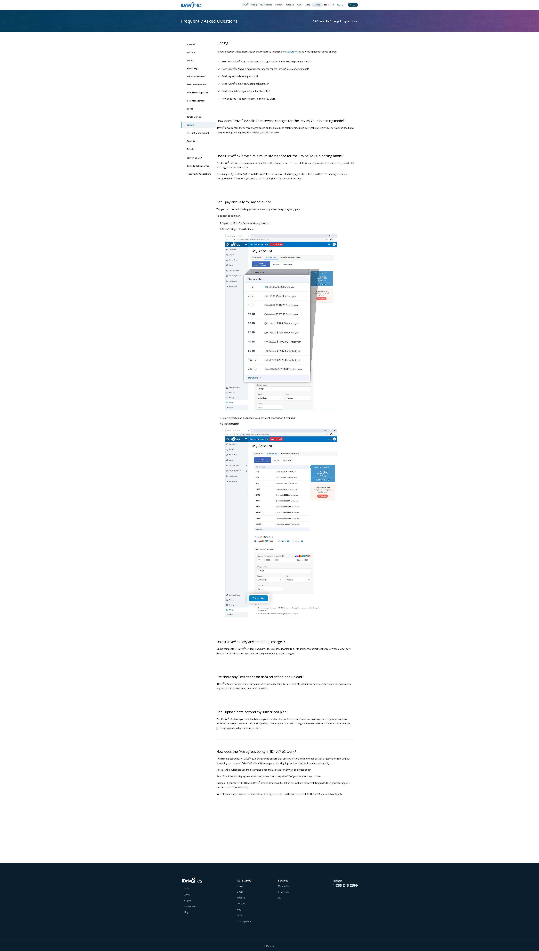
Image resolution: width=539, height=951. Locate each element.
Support (279, 4)
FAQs (317, 4)
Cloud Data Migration (198, 92)
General (191, 44)
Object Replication (196, 76)
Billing (190, 108)
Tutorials (290, 4)
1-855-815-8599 (345, 886)
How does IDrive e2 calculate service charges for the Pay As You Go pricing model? (266, 61)
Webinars (241, 903)
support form (292, 51)
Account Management (198, 133)
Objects (191, 60)
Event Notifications (196, 84)
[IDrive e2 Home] (191, 5)
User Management (196, 100)
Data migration (244, 921)
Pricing (254, 4)
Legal (280, 897)
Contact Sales (190, 906)
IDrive (245, 4)
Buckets (191, 52)
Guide (299, 4)
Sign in (353, 5)
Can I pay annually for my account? (240, 76)
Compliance (283, 891)
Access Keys (192, 68)
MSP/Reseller (266, 4)
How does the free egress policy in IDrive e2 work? (249, 98)
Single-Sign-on (194, 117)
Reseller (191, 149)
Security (191, 141)
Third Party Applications (199, 174)
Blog (308, 4)
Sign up (340, 5)
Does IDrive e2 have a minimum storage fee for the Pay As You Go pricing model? (265, 68)
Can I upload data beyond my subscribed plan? (246, 91)
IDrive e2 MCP (194, 157)
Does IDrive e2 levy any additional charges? (245, 83)
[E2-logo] (190, 880)
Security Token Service (198, 166)
